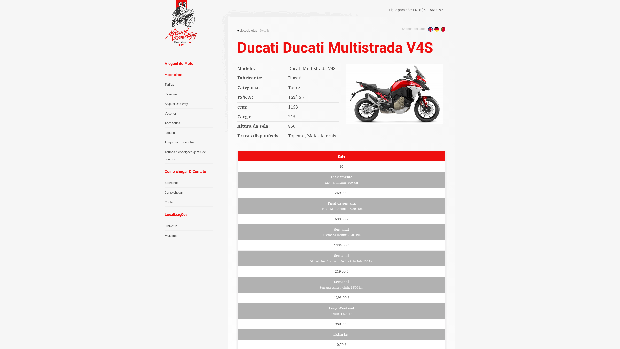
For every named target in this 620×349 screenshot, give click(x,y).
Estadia (170, 133)
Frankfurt (171, 226)
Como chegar (174, 192)
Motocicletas (174, 75)
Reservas (171, 94)
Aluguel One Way (176, 104)
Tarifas (169, 84)
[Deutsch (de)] (436, 29)
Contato (170, 202)
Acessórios (172, 123)
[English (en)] (430, 29)
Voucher (170, 113)
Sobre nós (171, 183)
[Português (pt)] (443, 29)
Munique (171, 236)
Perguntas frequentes (179, 142)
